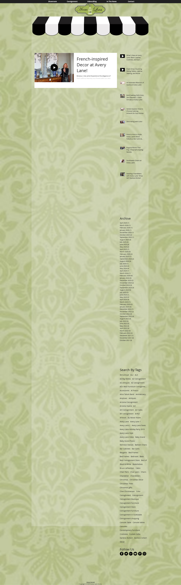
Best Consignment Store (130, 460)
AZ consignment (137, 383)
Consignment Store (128, 507)
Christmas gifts (126, 487)
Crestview (124, 534)
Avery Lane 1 (135, 421)
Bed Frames (133, 452)
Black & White (125, 464)
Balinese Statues (126, 445)
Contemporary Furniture (130, 530)
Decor (122, 542)
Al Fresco (134, 390)
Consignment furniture (129, 511)
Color (138, 491)
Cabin (138, 468)
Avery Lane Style (126, 433)
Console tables (139, 522)
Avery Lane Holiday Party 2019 (132, 429)
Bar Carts (136, 449)
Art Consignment (127, 410)
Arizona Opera (126, 406)
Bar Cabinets (125, 449)
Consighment (125, 495)
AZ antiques (125, 383)
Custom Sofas (134, 534)
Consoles (123, 526)
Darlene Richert (126, 538)
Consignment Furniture (129, 503)
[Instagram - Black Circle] (144, 554)
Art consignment (126, 414)
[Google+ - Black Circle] (131, 554)
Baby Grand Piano (127, 441)
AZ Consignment (139, 379)
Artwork (123, 417)
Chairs (143, 472)
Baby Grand (140, 437)
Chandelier (124, 476)
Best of (144, 460)
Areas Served (91, 582)
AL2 (131, 375)
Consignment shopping (129, 518)
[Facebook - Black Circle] (121, 554)
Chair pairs (134, 472)
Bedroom (134, 456)
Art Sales (138, 410)
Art (134, 406)
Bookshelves (138, 464)
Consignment (137, 495)
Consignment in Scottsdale (131, 515)
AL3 (136, 375)
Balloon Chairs (141, 445)
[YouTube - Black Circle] (135, 554)
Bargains (123, 452)
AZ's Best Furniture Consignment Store (133, 386)
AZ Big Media (125, 379)
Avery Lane (124, 421)
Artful (137, 414)
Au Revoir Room (134, 417)
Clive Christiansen (127, 491)
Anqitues (123, 398)
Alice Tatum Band (127, 394)
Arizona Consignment (129, 402)
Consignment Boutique (129, 499)
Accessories (124, 390)
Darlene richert (140, 538)
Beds (142, 456)
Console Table (125, 522)
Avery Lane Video (127, 437)
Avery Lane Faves (139, 425)
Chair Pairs (124, 472)
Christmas (124, 479)
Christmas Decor (136, 479)
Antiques (132, 398)
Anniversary (141, 394)
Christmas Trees (126, 483)
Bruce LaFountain (127, 468)
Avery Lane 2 (125, 425)
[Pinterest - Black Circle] (140, 554)
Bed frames (124, 456)
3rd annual (124, 375)
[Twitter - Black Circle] (126, 554)
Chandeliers (135, 476)
